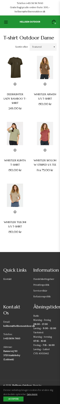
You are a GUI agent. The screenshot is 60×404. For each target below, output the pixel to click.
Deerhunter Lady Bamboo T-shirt (15, 99)
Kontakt (7, 279)
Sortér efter (21, 47)
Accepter (13, 399)
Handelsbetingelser (43, 279)
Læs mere (32, 394)
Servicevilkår (40, 290)
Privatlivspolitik (41, 285)
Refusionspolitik (42, 296)
